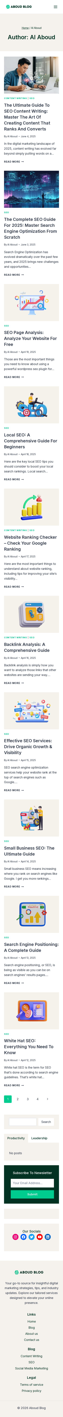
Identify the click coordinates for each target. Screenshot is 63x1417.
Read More (14, 161)
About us (31, 1333)
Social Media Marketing (31, 1368)
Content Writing (15, 98)
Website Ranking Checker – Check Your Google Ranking (30, 543)
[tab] (16, 1138)
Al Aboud (12, 136)
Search (46, 1122)
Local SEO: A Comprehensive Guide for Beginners (30, 440)
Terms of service (31, 1384)
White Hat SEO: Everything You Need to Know (28, 1046)
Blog (31, 1327)
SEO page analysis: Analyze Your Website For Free (30, 338)
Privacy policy (31, 1391)
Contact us (31, 1340)
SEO (31, 98)
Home (31, 1321)
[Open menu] (55, 7)
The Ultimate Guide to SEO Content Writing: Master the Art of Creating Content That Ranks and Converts (27, 117)
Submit (32, 1194)
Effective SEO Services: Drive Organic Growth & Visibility (28, 746)
